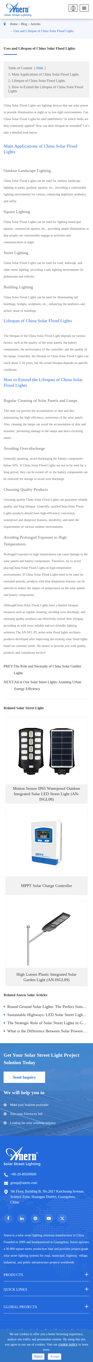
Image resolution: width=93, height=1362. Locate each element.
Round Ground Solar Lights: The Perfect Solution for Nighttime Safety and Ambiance (48, 1006)
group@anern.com (23, 1183)
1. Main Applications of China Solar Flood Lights (43, 74)
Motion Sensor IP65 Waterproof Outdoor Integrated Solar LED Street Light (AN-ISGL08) (46, 793)
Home (14, 24)
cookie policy (68, 1344)
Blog (24, 24)
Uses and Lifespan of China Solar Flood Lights (43, 31)
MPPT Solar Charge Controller (46, 885)
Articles (35, 24)
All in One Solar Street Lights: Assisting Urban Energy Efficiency (47, 685)
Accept (54, 1356)
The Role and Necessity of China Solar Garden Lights (47, 669)
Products (13, 1275)
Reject (38, 1356)
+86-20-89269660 (23, 1174)
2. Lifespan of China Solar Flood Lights (36, 81)
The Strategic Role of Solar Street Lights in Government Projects (48, 1023)
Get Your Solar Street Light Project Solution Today (41, 1058)
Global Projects (20, 1307)
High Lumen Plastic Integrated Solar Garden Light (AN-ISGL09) (46, 977)
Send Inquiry (24, 1077)
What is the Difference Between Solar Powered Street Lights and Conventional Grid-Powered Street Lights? (48, 1031)
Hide (39, 68)
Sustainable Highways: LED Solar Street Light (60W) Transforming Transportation (48, 1014)
